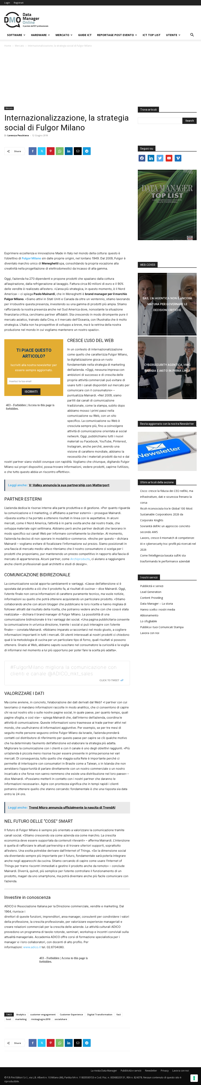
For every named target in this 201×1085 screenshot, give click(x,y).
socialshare (61, 1019)
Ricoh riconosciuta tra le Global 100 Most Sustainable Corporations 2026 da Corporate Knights (166, 514)
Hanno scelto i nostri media (157, 609)
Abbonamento (149, 615)
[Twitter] (42, 151)
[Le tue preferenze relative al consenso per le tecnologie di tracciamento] (194, 1078)
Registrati (19, 2)
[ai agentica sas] (167, 304)
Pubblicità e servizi (151, 586)
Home (7, 45)
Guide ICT (85, 35)
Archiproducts (80, 559)
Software (14, 35)
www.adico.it (32, 947)
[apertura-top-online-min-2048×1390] (167, 205)
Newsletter (151, 1070)
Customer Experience (71, 1014)
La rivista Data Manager (104, 1070)
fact (119, 1014)
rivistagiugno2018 (40, 1019)
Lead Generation (150, 592)
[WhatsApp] (60, 151)
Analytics (21, 1014)
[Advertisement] (100, 77)
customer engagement (43, 1014)
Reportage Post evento (115, 35)
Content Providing (151, 598)
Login (7, 2)
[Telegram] (87, 151)
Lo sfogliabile (148, 621)
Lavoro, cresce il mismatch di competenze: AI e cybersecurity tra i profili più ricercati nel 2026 (168, 543)
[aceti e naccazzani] (167, 367)
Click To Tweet (109, 680)
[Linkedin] (69, 151)
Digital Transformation (99, 1014)
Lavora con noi (149, 633)
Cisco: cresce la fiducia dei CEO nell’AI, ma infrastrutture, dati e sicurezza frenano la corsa (166, 496)
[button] (192, 35)
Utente (171, 35)
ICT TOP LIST (152, 35)
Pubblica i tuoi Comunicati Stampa (162, 627)
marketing (21, 1019)
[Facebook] (33, 151)
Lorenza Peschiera (18, 135)
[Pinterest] (51, 151)
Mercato (62, 35)
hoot (8, 1019)
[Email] (78, 151)
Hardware (39, 35)
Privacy (165, 1070)
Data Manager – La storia (156, 603)
